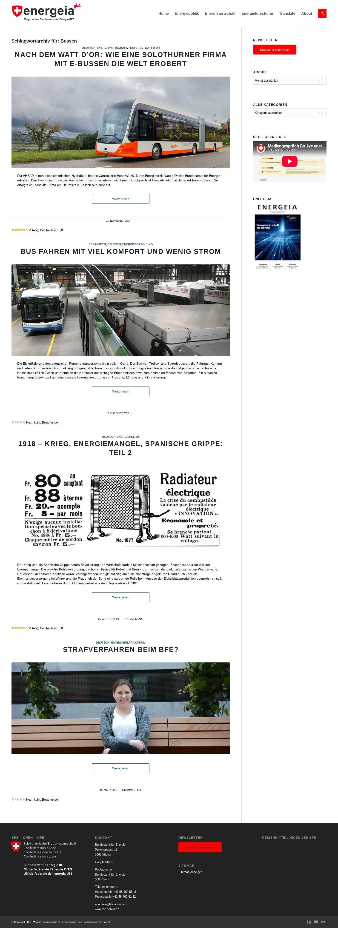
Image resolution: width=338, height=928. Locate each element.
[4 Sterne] (21, 230)
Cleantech (97, 244)
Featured (136, 47)
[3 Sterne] (18, 230)
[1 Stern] (12, 230)
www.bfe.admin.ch (107, 909)
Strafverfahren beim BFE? (121, 649)
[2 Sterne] (15, 230)
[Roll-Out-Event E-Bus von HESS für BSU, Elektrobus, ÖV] (120, 122)
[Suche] (321, 13)
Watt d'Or (152, 47)
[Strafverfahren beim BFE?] (120, 708)
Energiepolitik (128, 436)
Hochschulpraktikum (128, 642)
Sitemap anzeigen (190, 872)
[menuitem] (163, 13)
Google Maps (104, 862)
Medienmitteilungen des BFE (289, 837)
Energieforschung (137, 244)
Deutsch (88, 47)
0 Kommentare (132, 790)
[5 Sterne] (24, 230)
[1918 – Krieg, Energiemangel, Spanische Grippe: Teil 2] (120, 511)
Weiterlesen (120, 199)
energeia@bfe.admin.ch (110, 904)
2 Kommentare (133, 619)
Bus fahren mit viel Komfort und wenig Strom (120, 251)
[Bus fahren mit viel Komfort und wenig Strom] (120, 310)
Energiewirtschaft (112, 47)
